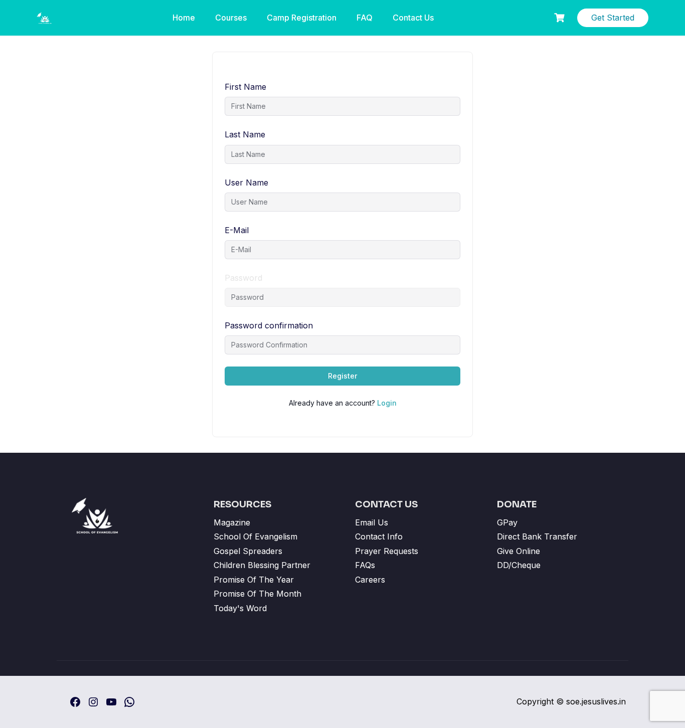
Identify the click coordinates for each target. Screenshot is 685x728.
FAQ (365, 18)
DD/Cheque (519, 565)
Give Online (518, 551)
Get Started (612, 18)
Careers (370, 580)
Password (243, 278)
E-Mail (237, 230)
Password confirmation (269, 325)
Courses (231, 18)
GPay (507, 522)
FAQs (365, 565)
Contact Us (413, 18)
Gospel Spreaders (248, 551)
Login (387, 403)
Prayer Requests (386, 551)
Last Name (245, 134)
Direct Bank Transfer (537, 536)
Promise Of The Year (254, 580)
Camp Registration (301, 18)
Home (184, 18)
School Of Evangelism (255, 536)
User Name (246, 182)
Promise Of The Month (257, 594)
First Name (245, 87)
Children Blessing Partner (262, 565)
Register (342, 376)
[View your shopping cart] (560, 18)
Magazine (232, 522)
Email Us (371, 522)
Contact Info (379, 536)
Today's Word (240, 608)
